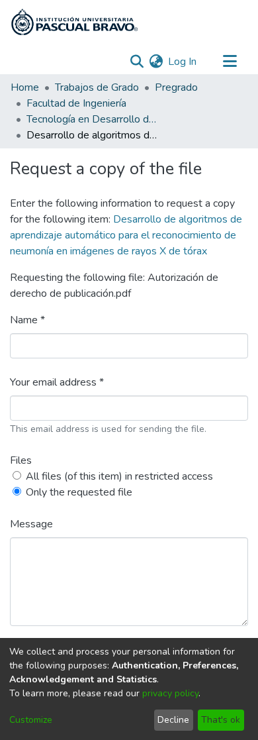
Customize (30, 720)
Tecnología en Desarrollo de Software (92, 119)
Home (25, 87)
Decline (173, 720)
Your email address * (57, 382)
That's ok (220, 720)
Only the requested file (79, 492)
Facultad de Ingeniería (76, 103)
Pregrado (176, 87)
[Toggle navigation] (229, 61)
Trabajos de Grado (97, 87)
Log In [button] (183, 61)
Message (31, 524)
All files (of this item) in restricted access (119, 476)
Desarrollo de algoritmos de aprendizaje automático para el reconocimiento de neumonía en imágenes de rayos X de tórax (126, 235)
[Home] (74, 21)
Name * (27, 320)
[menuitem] (156, 62)
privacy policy (170, 693)
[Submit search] (136, 62)
